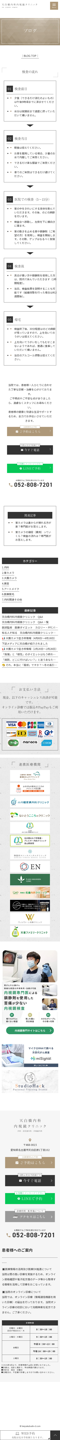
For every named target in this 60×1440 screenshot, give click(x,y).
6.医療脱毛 (8, 594)
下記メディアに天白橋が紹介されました (25, 643)
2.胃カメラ (8, 573)
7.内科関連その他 (12, 599)
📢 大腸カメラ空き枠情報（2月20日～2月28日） (30, 649)
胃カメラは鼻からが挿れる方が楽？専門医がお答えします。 (33, 524)
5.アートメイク (10, 589)
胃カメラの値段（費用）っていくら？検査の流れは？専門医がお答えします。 (33, 536)
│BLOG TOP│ (30, 56)
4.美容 (5, 583)
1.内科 (5, 567)
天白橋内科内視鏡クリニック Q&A (22, 617)
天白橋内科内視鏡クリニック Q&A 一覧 (25, 622)
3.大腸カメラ (9, 578)
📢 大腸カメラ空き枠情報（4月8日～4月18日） (29, 638)
